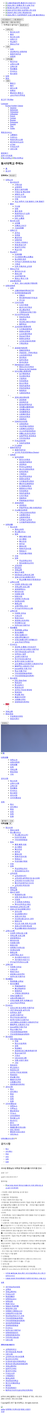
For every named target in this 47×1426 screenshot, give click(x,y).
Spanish (13, 124)
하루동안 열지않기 (11, 25)
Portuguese (14, 122)
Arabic (12, 128)
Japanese (13, 108)
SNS (7, 81)
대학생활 (9, 59)
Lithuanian (14, 114)
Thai (11, 126)
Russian (13, 120)
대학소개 (9, 29)
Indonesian (14, 110)
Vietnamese (14, 112)
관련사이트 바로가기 (8, 1344)
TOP (2, 1412)
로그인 (8, 171)
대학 (7, 47)
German (13, 118)
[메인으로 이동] (3, 753)
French (12, 116)
